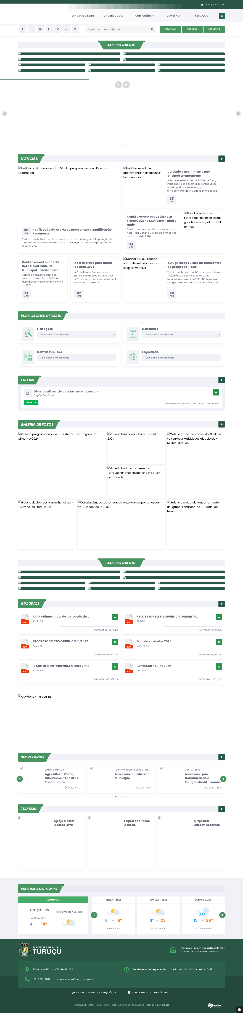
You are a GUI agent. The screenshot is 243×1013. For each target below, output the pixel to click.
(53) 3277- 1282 (41, 979)
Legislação (150, 352)
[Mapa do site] (67, 29)
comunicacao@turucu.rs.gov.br (74, 979)
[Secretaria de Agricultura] (51, 70)
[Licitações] (174, 572)
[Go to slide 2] (122, 145)
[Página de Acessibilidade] (76, 29)
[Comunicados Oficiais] (174, 53)
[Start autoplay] (118, 84)
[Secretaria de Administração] (121, 70)
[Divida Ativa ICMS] (191, 588)
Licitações (45, 329)
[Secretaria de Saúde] (191, 65)
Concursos (150, 329)
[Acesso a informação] (51, 588)
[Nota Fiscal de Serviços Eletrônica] (69, 59)
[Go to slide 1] (120, 146)
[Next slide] (238, 113)
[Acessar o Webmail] (191, 583)
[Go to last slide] (4, 113)
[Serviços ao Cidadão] (191, 70)
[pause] (126, 84)
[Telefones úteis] (174, 577)
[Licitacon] (174, 59)
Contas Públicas (49, 352)
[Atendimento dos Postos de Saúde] (51, 583)
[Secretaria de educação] (121, 65)
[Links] (69, 577)
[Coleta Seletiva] (121, 583)
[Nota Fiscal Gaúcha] (69, 572)
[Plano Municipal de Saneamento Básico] (51, 65)
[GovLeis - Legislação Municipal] (121, 588)
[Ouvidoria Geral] (69, 53)
